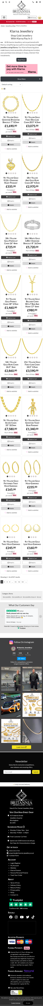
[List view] (4, 89)
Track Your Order (16, 875)
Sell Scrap (33, 17)
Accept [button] (28, 1003)
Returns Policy (15, 888)
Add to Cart (11, 136)
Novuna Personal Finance (19, 873)
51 (15, 582)
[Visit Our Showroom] (40, 2)
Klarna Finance (15, 870)
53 (23, 582)
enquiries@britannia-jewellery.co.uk (21, 853)
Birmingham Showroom (22, 784)
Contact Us (14, 895)
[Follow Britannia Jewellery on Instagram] (16, 917)
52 (19, 582)
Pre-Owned (19, 14)
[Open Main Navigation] (4, 17)
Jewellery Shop (26, 14)
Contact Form (14, 855)
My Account (14, 865)
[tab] (21, 79)
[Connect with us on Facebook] (11, 917)
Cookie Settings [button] (15, 1003)
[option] (21, 784)
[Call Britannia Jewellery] (33, 2)
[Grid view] (2, 89)
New (14, 14)
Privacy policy (15, 890)
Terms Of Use (15, 883)
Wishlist (13, 868)
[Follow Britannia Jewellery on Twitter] (27, 917)
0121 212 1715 (14, 851)
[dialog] (21, 1001)
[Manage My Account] (3, 2)
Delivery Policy (15, 885)
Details (11, 144)
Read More (21, 60)
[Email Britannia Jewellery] (36, 2)
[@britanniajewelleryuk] (13, 649)
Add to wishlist (12, 149)
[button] (6, 2)
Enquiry (11, 140)
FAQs (12, 892)
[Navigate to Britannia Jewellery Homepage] (21, 7)
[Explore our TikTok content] (33, 917)
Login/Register (15, 863)
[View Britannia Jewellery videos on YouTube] (22, 917)
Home (3, 26)
